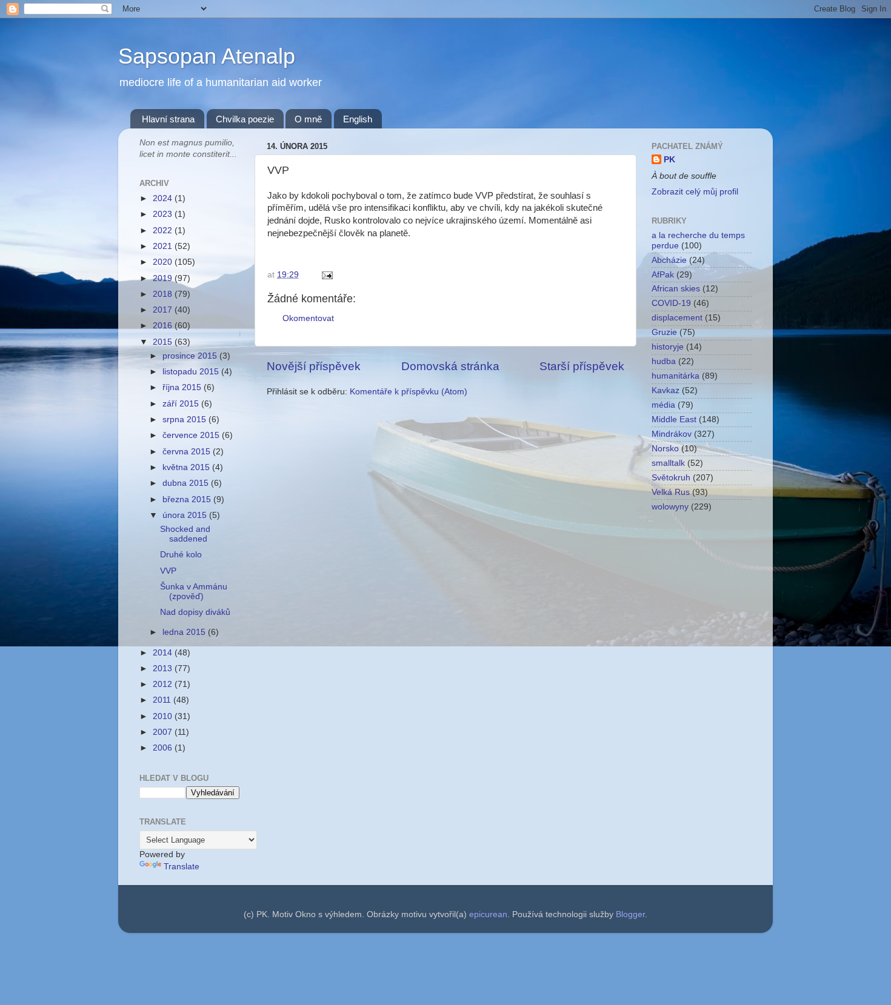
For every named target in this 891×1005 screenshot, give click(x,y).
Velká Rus (671, 492)
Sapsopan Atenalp (206, 56)
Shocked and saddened (185, 534)
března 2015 (187, 499)
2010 (164, 716)
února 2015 (185, 515)
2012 (164, 684)
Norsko (665, 448)
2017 (164, 309)
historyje (668, 346)
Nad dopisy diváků (195, 612)
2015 (164, 342)
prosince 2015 (190, 355)
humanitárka (675, 375)
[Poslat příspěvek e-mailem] (325, 274)
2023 (164, 214)
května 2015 (187, 467)
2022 (164, 230)
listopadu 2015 (191, 371)
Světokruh (671, 477)
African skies (676, 288)
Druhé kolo (181, 554)
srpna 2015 (185, 419)
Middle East (674, 419)
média (663, 405)
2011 (163, 700)
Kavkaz (665, 390)
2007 (164, 732)
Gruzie (664, 332)
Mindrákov (672, 434)
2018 (164, 294)
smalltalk (668, 463)
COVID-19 (671, 303)
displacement (677, 317)
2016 (164, 325)
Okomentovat (308, 318)
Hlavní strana (168, 119)
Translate (181, 866)
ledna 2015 (185, 632)
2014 (164, 652)
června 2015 (187, 451)
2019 (164, 278)
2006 (164, 747)
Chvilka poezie (245, 119)
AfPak (663, 274)
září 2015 (181, 403)
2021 (164, 246)
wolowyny (670, 506)
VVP (168, 570)
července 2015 (192, 435)
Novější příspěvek (314, 366)
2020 (164, 262)
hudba (664, 361)
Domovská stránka (450, 366)
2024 (164, 198)
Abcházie (669, 260)
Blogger (630, 914)
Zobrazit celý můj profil (695, 191)
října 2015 (183, 387)
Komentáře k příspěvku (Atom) (408, 391)
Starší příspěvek (581, 366)
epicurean (488, 914)
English (357, 119)
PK (669, 159)
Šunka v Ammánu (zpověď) (193, 591)
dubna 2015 (186, 483)
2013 (164, 668)
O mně (308, 119)
